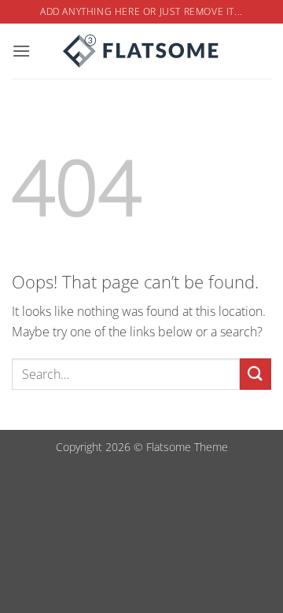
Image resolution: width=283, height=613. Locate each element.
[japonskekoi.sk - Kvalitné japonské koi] (141, 51)
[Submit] (255, 373)
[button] (21, 50)
